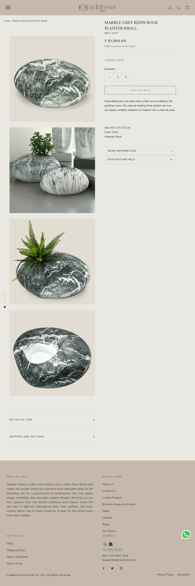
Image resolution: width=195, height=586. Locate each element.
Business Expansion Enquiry (119, 504)
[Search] (179, 8)
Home (7, 20)
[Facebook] (103, 568)
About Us (108, 484)
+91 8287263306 (112, 549)
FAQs (10, 543)
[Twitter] (112, 568)
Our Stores (108, 531)
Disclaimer (183, 574)
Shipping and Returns (27, 436)
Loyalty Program (112, 497)
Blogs (105, 524)
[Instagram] (121, 568)
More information (122, 150)
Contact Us (108, 491)
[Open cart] (187, 7)
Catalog (106, 517)
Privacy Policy (165, 574)
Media (105, 511)
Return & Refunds (17, 557)
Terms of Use (14, 563)
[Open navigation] (8, 7)
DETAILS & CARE (21, 419)
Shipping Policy (16, 550)
